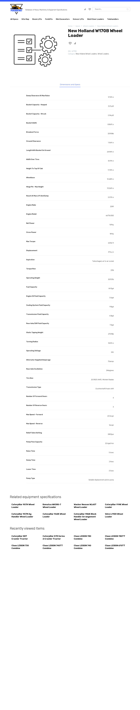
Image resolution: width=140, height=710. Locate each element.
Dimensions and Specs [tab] (70, 85)
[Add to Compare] (75, 44)
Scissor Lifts (78, 20)
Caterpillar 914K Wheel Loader (116, 506)
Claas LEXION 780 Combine (82, 538)
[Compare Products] (84, 10)
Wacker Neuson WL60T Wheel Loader (85, 506)
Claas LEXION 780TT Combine (115, 538)
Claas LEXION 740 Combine (82, 547)
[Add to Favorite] (70, 44)
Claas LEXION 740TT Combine (53, 547)
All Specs (14, 20)
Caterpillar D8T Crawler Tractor (19, 538)
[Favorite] (89, 10)
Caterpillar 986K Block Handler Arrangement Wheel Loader (85, 518)
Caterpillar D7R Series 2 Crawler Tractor (54, 538)
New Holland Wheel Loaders (107, 27)
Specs (77, 27)
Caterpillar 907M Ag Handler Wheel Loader (22, 516)
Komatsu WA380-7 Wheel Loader (52, 506)
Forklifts (49, 20)
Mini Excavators (63, 20)
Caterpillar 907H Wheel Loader (22, 506)
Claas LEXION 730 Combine (20, 547)
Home (70, 27)
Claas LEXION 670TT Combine (115, 547)
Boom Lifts (37, 20)
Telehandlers (113, 20)
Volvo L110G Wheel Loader (114, 516)
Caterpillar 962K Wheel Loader (54, 516)
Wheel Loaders (88, 27)
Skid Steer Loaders (95, 20)
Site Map (25, 20)
